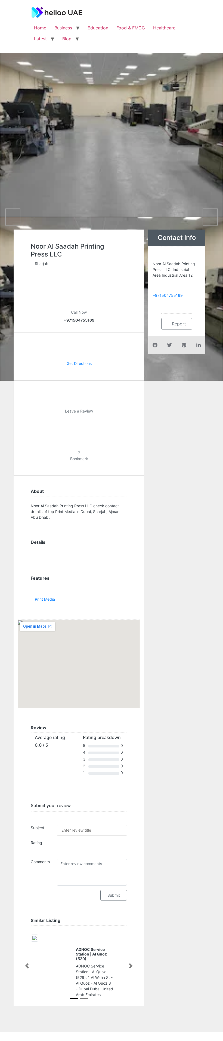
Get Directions (79, 363)
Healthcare (164, 27)
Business (63, 27)
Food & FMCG (130, 27)
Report (178, 323)
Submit (113, 895)
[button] (27, 966)
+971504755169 (168, 295)
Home (40, 27)
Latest (40, 38)
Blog (67, 38)
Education (98, 27)
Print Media (45, 599)
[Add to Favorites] (79, 449)
